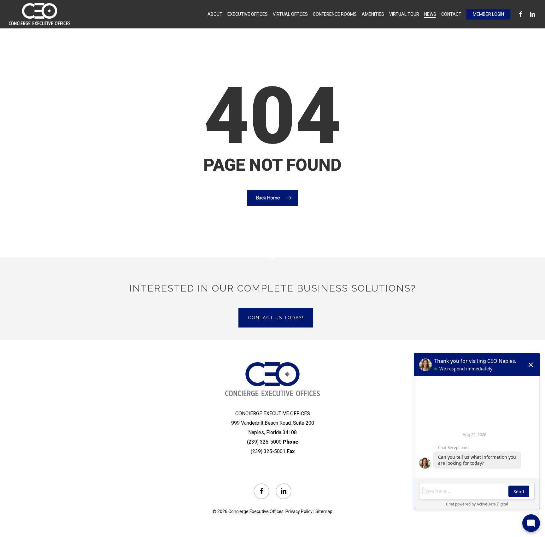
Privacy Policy (299, 511)
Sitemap (323, 511)
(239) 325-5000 (264, 442)
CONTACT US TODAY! (276, 317)
